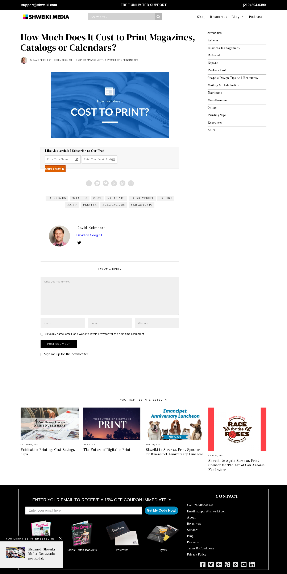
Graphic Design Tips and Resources (233, 78)
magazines (116, 198)
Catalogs (79, 198)
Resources (218, 16)
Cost (97, 198)
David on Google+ (89, 235)
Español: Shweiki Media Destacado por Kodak (41, 554)
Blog (236, 16)
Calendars (57, 198)
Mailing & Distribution (223, 85)
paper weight (142, 198)
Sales (212, 130)
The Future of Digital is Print (106, 450)
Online (212, 108)
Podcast (255, 16)
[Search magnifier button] (158, 16)
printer (90, 205)
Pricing (165, 198)
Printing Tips (130, 60)
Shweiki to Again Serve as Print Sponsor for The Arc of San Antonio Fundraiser (236, 465)
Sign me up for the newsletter (65, 354)
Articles (213, 40)
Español (214, 63)
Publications (114, 205)
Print (72, 205)
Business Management (89, 60)
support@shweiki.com (39, 5)
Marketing (215, 93)
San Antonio (141, 205)
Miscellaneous (218, 100)
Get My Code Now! (161, 510)
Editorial (214, 55)
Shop (201, 16)
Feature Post (112, 60)
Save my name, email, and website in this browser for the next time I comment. (95, 334)
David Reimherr (90, 228)
